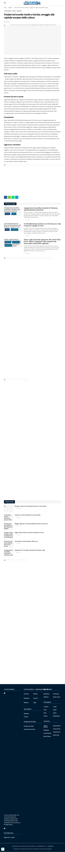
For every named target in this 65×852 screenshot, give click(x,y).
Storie (45, 709)
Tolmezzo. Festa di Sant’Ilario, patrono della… (28, 515)
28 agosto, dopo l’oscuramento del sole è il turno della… (31, 506)
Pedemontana (56, 732)
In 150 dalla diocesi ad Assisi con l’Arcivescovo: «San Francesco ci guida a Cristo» (42, 225)
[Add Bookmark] (60, 22)
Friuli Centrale (56, 729)
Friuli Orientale (47, 733)
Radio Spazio (56, 716)
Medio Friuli (56, 735)
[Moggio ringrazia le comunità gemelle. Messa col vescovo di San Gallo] (8, 526)
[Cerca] (60, 3)
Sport (45, 713)
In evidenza (8, 10)
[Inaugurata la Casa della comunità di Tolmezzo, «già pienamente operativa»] (12, 211)
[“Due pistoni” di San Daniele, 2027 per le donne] (8, 544)
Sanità (14, 213)
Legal (34, 702)
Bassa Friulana (47, 736)
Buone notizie (56, 697)
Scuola (55, 706)
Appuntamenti (56, 725)
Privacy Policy (29, 848)
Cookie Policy (35, 848)
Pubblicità (26, 713)
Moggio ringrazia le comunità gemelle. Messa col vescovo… (31, 523)
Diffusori (35, 693)
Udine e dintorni (46, 726)
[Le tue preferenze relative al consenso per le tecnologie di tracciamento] (2, 849)
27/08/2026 (27, 219)
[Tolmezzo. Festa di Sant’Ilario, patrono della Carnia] (8, 517)
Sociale (45, 716)
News (14, 10)
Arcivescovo (56, 693)
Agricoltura (46, 693)
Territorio (46, 706)
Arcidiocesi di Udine (29, 726)
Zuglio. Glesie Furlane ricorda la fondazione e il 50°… (30, 532)
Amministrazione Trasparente (45, 848)
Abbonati (26, 702)
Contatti (35, 698)
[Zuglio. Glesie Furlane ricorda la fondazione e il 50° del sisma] (8, 535)
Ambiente (7, 242)
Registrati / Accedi (9, 837)
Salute (54, 713)
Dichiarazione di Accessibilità (19, 848)
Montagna (8, 245)
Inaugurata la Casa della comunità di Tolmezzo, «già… (30, 550)
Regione (19, 10)
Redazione (26, 698)
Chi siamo (26, 693)
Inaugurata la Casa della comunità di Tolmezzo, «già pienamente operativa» (41, 209)
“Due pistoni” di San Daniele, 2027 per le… (26, 541)
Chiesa (7, 229)
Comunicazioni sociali (29, 729)
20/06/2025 (6, 21)
